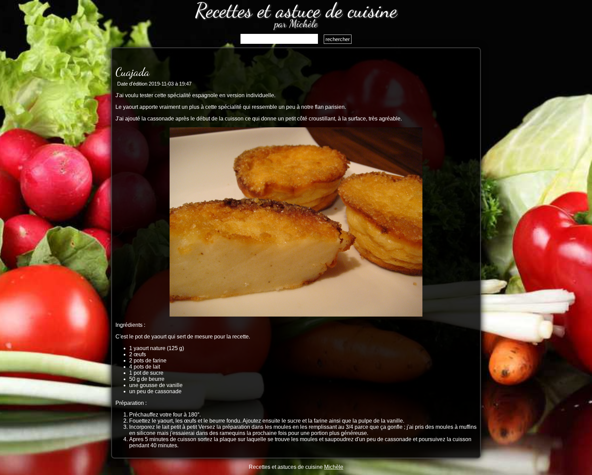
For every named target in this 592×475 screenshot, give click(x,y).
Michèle (333, 467)
